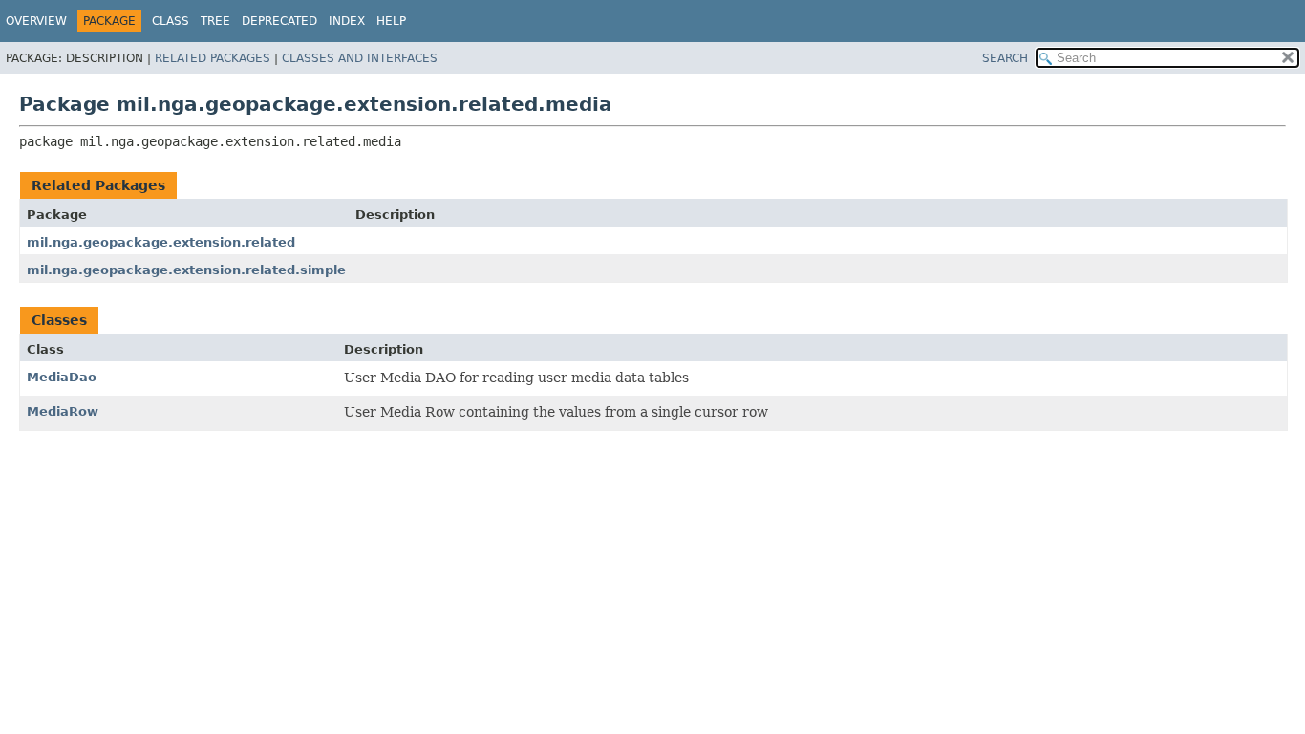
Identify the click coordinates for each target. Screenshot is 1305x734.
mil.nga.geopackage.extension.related (161, 242)
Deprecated (279, 21)
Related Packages (212, 58)
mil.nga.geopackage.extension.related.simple (186, 270)
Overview (36, 21)
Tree (215, 21)
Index (347, 21)
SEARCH (1005, 58)
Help (391, 21)
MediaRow (62, 411)
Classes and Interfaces (360, 58)
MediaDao (61, 377)
